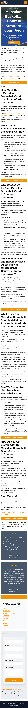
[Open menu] (25, 2)
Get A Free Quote (14, 597)
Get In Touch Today (14, 82)
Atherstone (6, 625)
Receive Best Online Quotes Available (14, 309)
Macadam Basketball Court (13, 76)
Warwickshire (10, 512)
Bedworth (5, 618)
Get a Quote (13, 42)
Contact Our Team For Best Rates (14, 180)
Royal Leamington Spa (9, 613)
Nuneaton (5, 623)
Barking (6, 514)
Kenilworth (6, 615)
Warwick (3, 512)
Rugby (4, 620)
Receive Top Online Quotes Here (14, 437)
